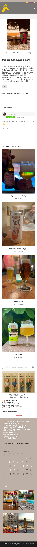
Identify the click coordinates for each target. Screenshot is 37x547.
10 (5, 466)
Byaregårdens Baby (18, 196)
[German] (33, 2)
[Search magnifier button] (33, 367)
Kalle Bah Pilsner (10, 438)
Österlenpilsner (9, 433)
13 (18, 466)
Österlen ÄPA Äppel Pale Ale (11, 405)
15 (27, 466)
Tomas (10, 114)
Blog (29, 53)
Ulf (6, 53)
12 (14, 466)
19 (14, 470)
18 (10, 470)
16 (31, 466)
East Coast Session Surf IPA (10, 403)
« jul (5, 486)
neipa (20, 93)
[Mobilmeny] (34, 8)
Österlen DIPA (6, 407)
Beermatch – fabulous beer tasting (18, 421)
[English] (29, 2)
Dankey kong (13, 93)
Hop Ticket (18, 354)
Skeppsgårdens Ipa (8, 402)
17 (5, 470)
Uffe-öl (25, 93)
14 (23, 466)
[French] (31, 2)
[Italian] (34, 2)
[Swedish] (27, 2)
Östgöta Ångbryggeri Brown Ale (12, 406)
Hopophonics (18, 301)
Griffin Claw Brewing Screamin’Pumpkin (12, 435)
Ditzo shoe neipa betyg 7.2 (18, 249)
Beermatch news (12, 400)
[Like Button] (4, 86)
